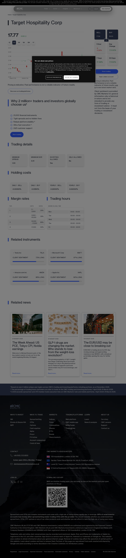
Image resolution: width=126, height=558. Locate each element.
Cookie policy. (50, 72)
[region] (64, 69)
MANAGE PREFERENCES (54, 77)
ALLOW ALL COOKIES (71, 77)
